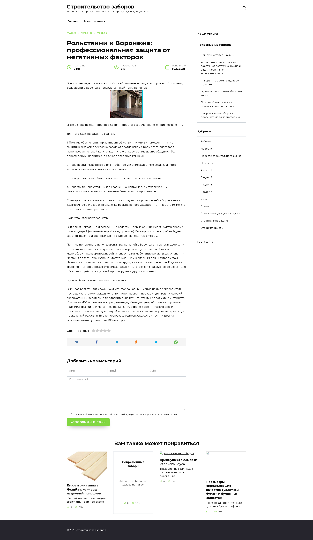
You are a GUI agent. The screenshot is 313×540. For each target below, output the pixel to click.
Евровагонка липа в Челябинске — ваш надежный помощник (84, 489)
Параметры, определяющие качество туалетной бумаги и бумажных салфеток (222, 490)
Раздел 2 (206, 177)
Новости (206, 148)
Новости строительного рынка (221, 155)
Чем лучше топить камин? (217, 54)
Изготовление (94, 21)
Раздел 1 (206, 170)
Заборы (206, 141)
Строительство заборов (100, 6)
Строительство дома (214, 220)
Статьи (205, 206)
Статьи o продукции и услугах (220, 213)
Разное (205, 199)
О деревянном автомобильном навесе (221, 93)
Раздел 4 (206, 191)
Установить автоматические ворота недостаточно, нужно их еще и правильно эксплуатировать (221, 68)
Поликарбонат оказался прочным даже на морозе (218, 104)
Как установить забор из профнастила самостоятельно (220, 115)
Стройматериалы (212, 227)
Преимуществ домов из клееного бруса (179, 462)
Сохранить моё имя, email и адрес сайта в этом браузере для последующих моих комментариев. (124, 414)
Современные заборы (133, 464)
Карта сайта (205, 241)
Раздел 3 (206, 184)
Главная (73, 21)
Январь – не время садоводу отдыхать (220, 82)
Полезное (207, 163)
